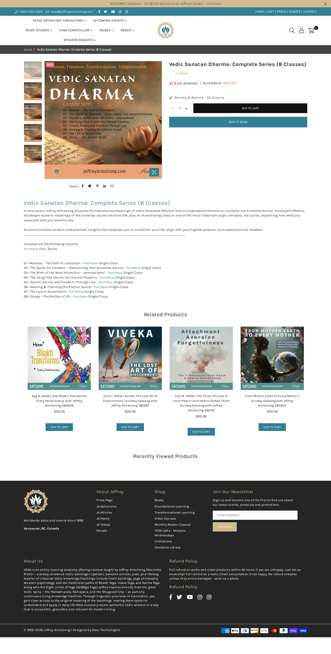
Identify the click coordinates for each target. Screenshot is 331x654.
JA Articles (104, 512)
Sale (50, 64)
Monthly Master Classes (173, 524)
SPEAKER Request (78, 40)
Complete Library (167, 547)
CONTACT (309, 11)
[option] (103, 120)
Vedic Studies (37, 30)
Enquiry (218, 97)
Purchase (31, 249)
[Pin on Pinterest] (97, 186)
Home (28, 49)
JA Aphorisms (106, 506)
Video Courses (165, 518)
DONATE (295, 11)
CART (270, 11)
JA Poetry (103, 518)
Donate (101, 530)
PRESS (281, 11)
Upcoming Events (108, 20)
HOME (259, 11)
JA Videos (103, 524)
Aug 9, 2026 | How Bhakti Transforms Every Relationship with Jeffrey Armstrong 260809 (59, 400)
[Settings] (301, 30)
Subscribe (224, 526)
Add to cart (57, 426)
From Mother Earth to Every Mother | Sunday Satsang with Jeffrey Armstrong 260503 (272, 400)
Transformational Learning (175, 512)
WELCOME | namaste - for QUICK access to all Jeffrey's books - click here (165, 3)
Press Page (104, 500)
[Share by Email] (112, 186)
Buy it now (238, 122)
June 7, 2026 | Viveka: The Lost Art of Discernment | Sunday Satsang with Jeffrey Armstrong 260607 (130, 400)
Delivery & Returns (188, 97)
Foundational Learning (172, 506)
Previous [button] (49, 120)
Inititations (163, 541)
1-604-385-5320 (30, 11)
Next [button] (157, 120)
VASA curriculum (74, 30)
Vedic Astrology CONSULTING (58, 20)
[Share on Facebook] (83, 186)
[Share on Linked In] (104, 186)
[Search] (292, 30)
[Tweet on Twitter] (90, 186)
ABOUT (126, 30)
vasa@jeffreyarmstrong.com (71, 11)
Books (105, 30)
